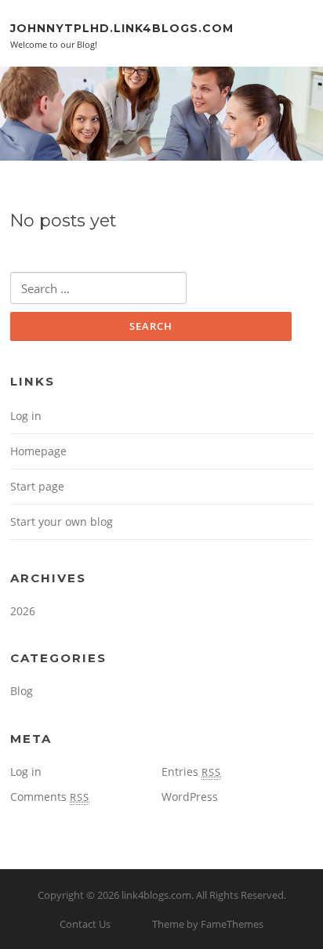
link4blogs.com (156, 895)
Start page (37, 486)
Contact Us (85, 924)
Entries (191, 771)
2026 (22, 610)
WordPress (190, 796)
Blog (21, 690)
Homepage (38, 451)
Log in (26, 415)
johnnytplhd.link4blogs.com (122, 27)
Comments (49, 796)
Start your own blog (61, 521)
